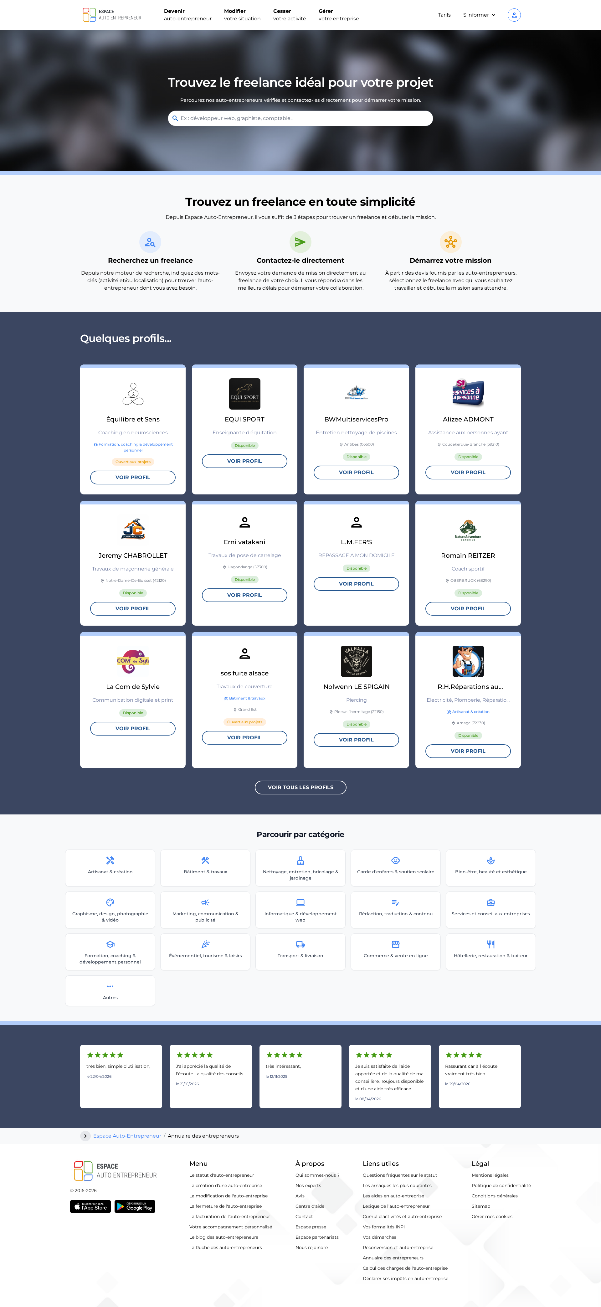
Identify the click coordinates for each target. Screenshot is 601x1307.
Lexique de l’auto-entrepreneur (396, 1206)
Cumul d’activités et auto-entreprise (402, 1216)
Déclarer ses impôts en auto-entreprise (405, 1278)
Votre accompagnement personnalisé (230, 1227)
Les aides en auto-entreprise (393, 1196)
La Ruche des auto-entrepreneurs (225, 1247)
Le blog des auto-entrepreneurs (223, 1237)
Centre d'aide (309, 1206)
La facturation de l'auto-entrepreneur (229, 1216)
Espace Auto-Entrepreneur (127, 1136)
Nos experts (308, 1185)
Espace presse (310, 1227)
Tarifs (444, 15)
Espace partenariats (317, 1237)
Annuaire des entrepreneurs (393, 1258)
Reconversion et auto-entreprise (398, 1247)
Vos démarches (379, 1237)
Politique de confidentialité (501, 1185)
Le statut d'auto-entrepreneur (221, 1175)
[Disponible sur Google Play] (135, 1206)
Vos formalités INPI (384, 1227)
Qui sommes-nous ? (317, 1175)
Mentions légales (490, 1175)
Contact (304, 1216)
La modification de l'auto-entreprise (228, 1196)
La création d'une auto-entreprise (225, 1185)
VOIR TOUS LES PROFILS (300, 787)
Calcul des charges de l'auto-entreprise (405, 1268)
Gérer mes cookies (492, 1216)
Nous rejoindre (311, 1247)
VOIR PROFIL (133, 477)
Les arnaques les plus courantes (397, 1185)
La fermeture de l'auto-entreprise (225, 1206)
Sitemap (481, 1206)
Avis (300, 1196)
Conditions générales (495, 1196)
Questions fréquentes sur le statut (400, 1175)
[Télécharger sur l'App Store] (90, 1206)
